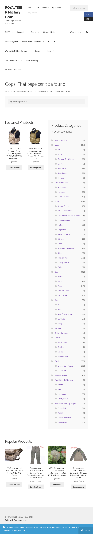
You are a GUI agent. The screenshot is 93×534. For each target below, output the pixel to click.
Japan (60, 413)
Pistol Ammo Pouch (66, 248)
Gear (50, 41)
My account (56, 8)
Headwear (62, 168)
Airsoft (60, 309)
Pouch (60, 286)
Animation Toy (32, 60)
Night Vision (63, 342)
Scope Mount (63, 356)
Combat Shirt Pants (66, 159)
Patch (33, 32)
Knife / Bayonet (11, 41)
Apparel (20, 32)
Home (30, 8)
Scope (60, 352)
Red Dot (61, 347)
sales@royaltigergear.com (14, 530)
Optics (37, 51)
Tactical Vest (63, 258)
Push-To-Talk (63, 196)
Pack (60, 243)
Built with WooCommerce (16, 520)
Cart (37, 8)
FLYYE (7, 32)
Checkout (45, 8)
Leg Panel (62, 229)
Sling (60, 253)
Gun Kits (61, 319)
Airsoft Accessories (65, 314)
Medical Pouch (64, 234)
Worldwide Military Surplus (16, 51)
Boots (60, 384)
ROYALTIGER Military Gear (13, 12)
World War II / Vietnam (31, 41)
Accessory (62, 187)
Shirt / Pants (63, 398)
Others (61, 239)
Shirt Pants (62, 173)
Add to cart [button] (57, 484)
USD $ (87, 14)
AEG (59, 304)
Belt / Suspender (64, 210)
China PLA (62, 408)
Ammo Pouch (63, 206)
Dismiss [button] (87, 530)
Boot (60, 154)
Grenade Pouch (64, 220)
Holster (61, 225)
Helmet (58, 328)
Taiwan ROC (63, 422)
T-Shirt (61, 178)
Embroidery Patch (65, 366)
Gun (49, 51)
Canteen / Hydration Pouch (69, 215)
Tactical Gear (63, 290)
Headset (61, 192)
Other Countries (64, 417)
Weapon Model (49, 32)
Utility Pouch (63, 262)
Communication (12, 60)
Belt (59, 149)
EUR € (87, 19)
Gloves (60, 164)
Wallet (60, 267)
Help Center (32, 13)
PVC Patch (62, 370)
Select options (14, 167)
